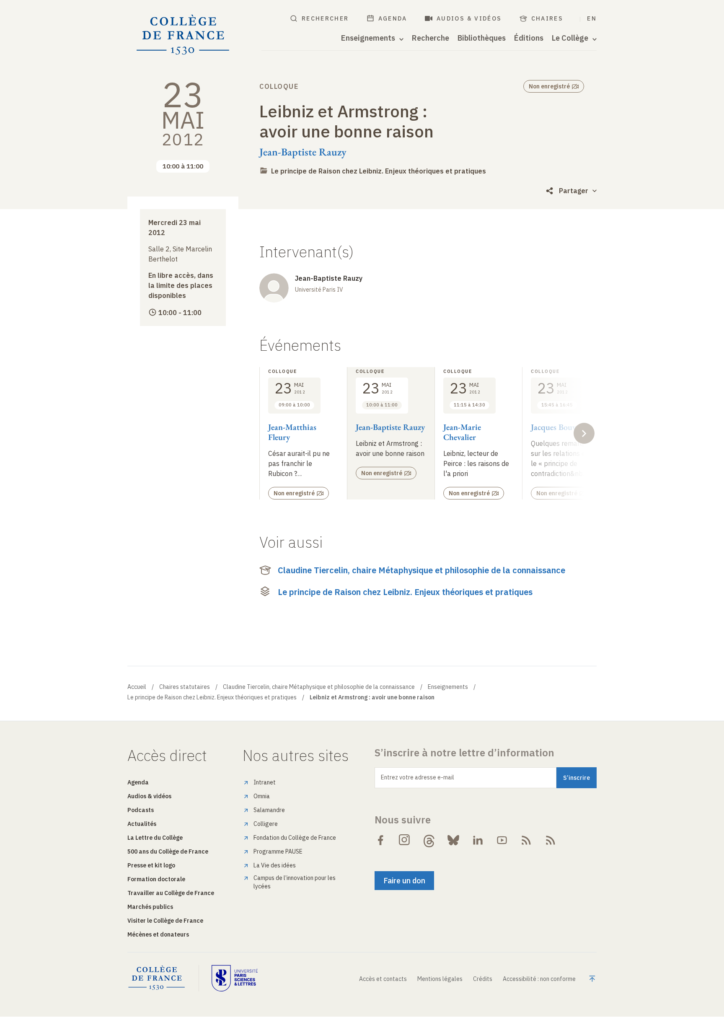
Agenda (392, 18)
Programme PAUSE (278, 851)
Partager (573, 190)
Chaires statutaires (184, 687)
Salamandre (269, 810)
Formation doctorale (156, 879)
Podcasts (140, 810)
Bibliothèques (482, 38)
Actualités (141, 824)
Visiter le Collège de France (165, 920)
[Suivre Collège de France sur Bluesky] (453, 840)
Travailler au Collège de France (170, 893)
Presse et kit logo (151, 865)
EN (592, 18)
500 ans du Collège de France (167, 851)
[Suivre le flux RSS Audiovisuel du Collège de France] (550, 840)
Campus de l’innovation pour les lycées (294, 882)
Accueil (136, 687)
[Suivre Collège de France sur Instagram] (405, 840)
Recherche (430, 38)
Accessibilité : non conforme (539, 979)
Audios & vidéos (469, 18)
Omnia (261, 796)
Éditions (528, 38)
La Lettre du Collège (155, 837)
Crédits (482, 979)
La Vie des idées (274, 865)
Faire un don (404, 880)
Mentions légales (440, 979)
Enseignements (448, 687)
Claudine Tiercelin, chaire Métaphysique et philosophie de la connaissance (421, 570)
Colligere (265, 824)
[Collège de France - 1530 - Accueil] (183, 35)
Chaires (547, 18)
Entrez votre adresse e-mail (417, 777)
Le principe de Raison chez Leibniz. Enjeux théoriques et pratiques (378, 171)
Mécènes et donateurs (158, 934)
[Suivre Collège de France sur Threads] (429, 840)
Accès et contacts (383, 979)
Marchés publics (150, 907)
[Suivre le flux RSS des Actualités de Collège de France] (526, 840)
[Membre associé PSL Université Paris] (235, 978)
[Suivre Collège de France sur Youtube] (502, 840)
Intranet (264, 782)
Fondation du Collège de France (294, 837)
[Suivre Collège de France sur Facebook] (380, 840)
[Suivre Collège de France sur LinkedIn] (478, 840)
